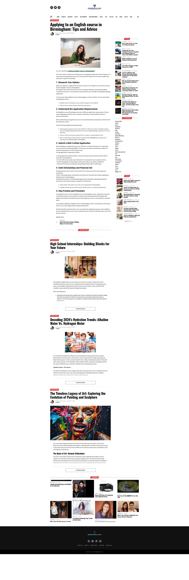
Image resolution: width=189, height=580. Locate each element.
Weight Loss (118, 171)
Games (117, 144)
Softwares (117, 162)
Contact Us (80, 545)
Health (101, 17)
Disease (117, 137)
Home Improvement (93, 17)
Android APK (118, 121)
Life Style (111, 17)
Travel (120, 17)
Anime (58, 17)
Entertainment (83, 17)
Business (63, 17)
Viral (131, 17)
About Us (86, 545)
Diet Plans (117, 134)
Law (116, 17)
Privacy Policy (94, 545)
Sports (126, 17)
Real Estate (118, 159)
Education (117, 139)
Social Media (118, 161)
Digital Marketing (119, 135)
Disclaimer (101, 545)
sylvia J (58, 34)
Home (116, 150)
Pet (116, 157)
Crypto (76, 17)
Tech (106, 17)
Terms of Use (109, 545)
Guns (116, 146)
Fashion (117, 143)
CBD (116, 130)
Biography (70, 17)
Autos (116, 125)
